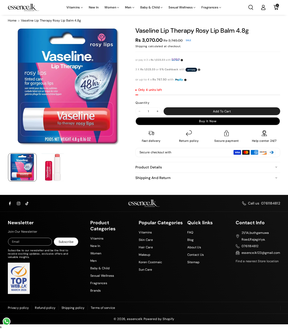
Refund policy (45, 308)
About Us (194, 247)
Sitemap (193, 262)
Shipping (141, 46)
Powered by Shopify (159, 319)
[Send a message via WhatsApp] (6, 321)
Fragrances (209, 7)
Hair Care (146, 247)
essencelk (134, 319)
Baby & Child (150, 7)
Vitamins (73, 7)
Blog (190, 240)
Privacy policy (18, 308)
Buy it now (207, 121)
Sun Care (145, 270)
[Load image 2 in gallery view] (53, 167)
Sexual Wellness (180, 7)
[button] (74, 7)
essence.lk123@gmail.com (261, 253)
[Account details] (263, 7)
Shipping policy (73, 308)
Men (128, 7)
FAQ (190, 232)
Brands (95, 290)
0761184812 (270, 203)
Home (12, 20)
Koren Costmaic (150, 262)
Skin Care (146, 240)
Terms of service (103, 308)
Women (110, 7)
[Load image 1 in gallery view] (22, 167)
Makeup (144, 255)
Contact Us (195, 255)
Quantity (142, 103)
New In (95, 246)
